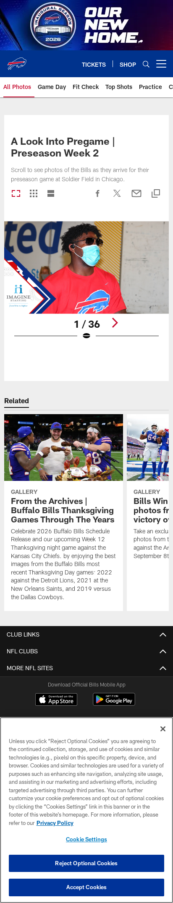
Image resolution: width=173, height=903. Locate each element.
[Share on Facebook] (98, 198)
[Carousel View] (16, 194)
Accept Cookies (86, 887)
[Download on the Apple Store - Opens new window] (56, 700)
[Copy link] (155, 194)
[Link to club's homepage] (17, 60)
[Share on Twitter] (117, 198)
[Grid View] (33, 194)
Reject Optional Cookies (86, 863)
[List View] (50, 194)
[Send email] (136, 198)
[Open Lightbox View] (86, 286)
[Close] (163, 729)
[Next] (115, 323)
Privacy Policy (55, 822)
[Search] (146, 64)
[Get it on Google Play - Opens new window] (114, 703)
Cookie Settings (86, 839)
